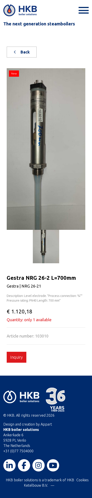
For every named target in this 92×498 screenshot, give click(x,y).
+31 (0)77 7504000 (18, 451)
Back (25, 52)
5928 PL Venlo (14, 440)
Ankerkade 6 (13, 435)
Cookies (82, 480)
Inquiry (16, 357)
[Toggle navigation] (83, 10)
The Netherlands (16, 446)
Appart (46, 424)
